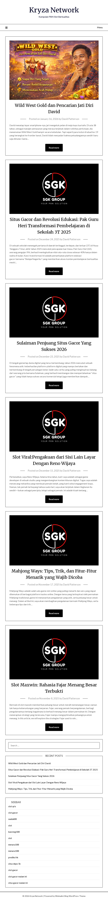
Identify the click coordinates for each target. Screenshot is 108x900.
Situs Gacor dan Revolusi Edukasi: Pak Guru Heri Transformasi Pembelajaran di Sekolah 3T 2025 (54, 226)
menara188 (13, 844)
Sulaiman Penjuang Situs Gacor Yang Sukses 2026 (31, 776)
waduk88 (12, 819)
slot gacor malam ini (17, 876)
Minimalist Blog (61, 896)
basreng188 (14, 832)
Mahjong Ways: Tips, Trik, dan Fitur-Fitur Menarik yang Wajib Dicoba (40, 789)
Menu (100, 27)
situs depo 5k (14, 863)
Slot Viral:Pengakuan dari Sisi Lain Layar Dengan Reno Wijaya (37, 782)
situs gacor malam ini (18, 883)
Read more (54, 147)
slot (10, 825)
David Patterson (70, 118)
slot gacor (13, 812)
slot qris (12, 806)
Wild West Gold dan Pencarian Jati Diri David (29, 763)
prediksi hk (13, 857)
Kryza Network (54, 10)
